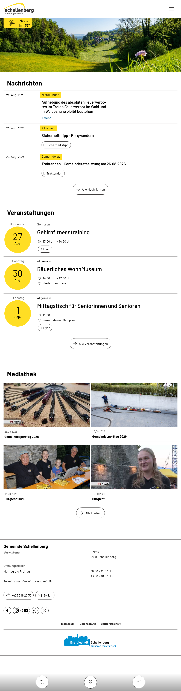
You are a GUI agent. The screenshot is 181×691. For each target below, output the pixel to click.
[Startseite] (90, 640)
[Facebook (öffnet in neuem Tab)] (7, 610)
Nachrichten (24, 83)
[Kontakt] (139, 682)
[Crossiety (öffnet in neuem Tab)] (45, 610)
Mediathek (22, 374)
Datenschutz (88, 623)
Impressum (67, 623)
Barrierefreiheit (111, 623)
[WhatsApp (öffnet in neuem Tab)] (35, 610)
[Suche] (42, 682)
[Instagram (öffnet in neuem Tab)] (17, 610)
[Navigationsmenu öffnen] (171, 8)
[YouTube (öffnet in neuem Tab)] (26, 610)
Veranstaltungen (30, 212)
